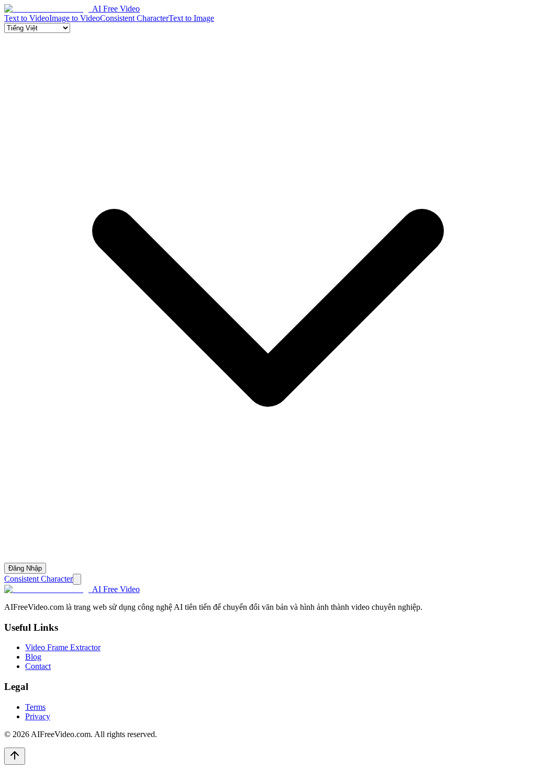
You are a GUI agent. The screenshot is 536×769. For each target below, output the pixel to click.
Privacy (37, 716)
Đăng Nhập (25, 568)
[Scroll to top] (14, 756)
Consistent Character (134, 18)
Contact (38, 666)
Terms (35, 707)
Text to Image (191, 18)
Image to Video (74, 18)
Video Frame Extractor (62, 647)
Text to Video (26, 18)
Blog (33, 656)
